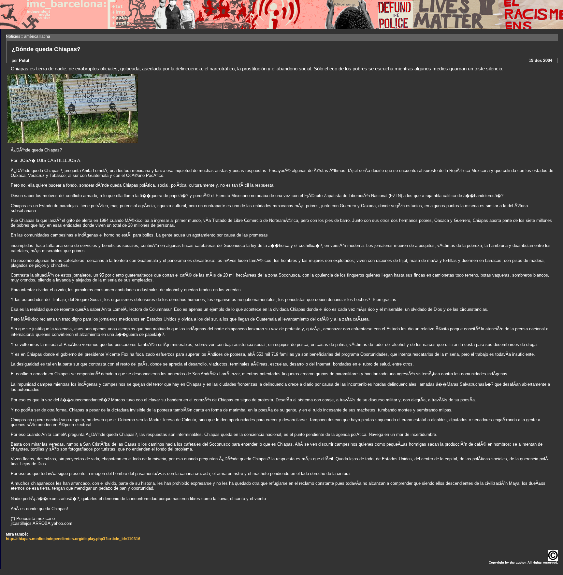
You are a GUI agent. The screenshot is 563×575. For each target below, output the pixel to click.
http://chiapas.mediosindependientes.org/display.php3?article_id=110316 (73, 539)
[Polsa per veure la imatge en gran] (72, 141)
